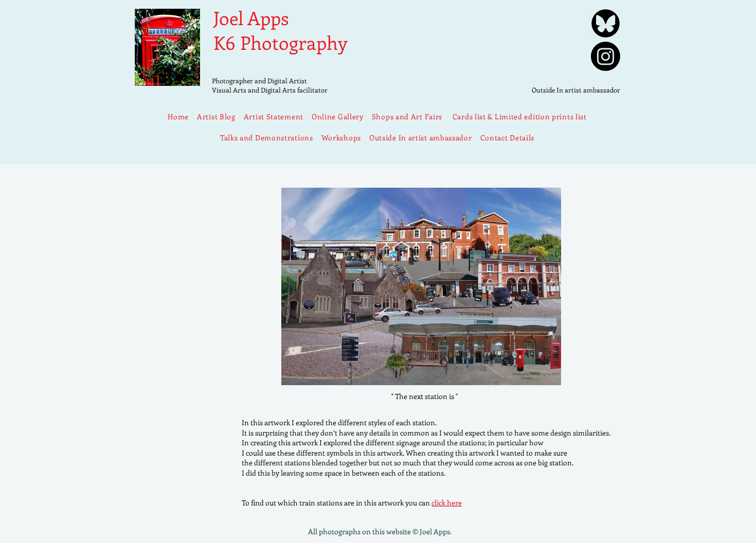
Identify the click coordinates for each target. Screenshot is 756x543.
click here (446, 503)
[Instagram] (605, 56)
